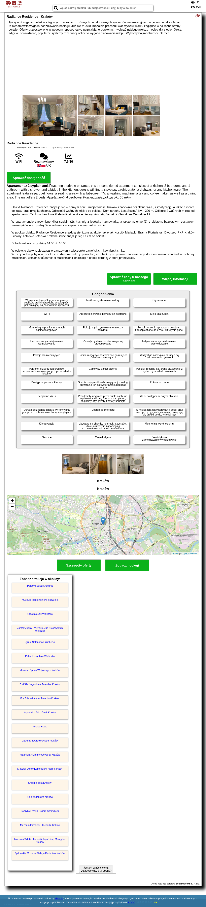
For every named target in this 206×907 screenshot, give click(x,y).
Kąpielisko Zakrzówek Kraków (40, 712)
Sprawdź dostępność (29, 178)
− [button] (12, 506)
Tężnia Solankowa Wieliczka (40, 642)
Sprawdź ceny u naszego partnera (129, 279)
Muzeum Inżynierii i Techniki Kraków (40, 825)
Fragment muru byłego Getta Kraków (40, 754)
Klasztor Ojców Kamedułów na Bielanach (39, 768)
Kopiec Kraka (40, 726)
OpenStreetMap (190, 553)
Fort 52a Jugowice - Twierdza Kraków (40, 684)
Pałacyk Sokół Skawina (40, 585)
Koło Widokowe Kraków (40, 797)
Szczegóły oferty (79, 565)
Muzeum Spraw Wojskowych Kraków (40, 670)
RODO (131, 902)
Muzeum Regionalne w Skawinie (40, 599)
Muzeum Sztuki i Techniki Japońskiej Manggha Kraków (39, 840)
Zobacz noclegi (127, 565)
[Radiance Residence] (50, 116)
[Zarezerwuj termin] (197, 15)
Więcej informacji (175, 279)
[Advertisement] (103, 65)
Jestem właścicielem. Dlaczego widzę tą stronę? (96, 869)
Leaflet (175, 553)
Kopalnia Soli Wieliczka (40, 614)
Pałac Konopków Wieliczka (40, 656)
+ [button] (12, 500)
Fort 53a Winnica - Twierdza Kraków (40, 698)
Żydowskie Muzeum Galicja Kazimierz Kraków (40, 853)
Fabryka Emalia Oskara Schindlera (40, 811)
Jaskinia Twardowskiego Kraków (40, 740)
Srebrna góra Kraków (40, 783)
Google (59, 898)
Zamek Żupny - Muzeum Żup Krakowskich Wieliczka (40, 629)
